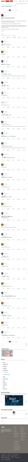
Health (4, 376)
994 (7, 341)
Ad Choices (12, 457)
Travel (4, 386)
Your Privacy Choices (17, 457)
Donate (15, 428)
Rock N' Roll (15, 5)
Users (1, 345)
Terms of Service (9, 454)
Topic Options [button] (4, 12)
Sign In (2, 421)
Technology (5, 384)
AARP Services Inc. (22, 439)
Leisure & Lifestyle (7, 374)
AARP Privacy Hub (3, 454)
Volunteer (15, 430)
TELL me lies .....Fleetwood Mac (12, 35)
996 (12, 341)
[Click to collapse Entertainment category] (2, 370)
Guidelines (21, 3)
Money (4, 380)
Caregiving (4, 368)
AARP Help (4, 366)
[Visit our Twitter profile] (4, 459)
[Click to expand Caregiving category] (2, 368)
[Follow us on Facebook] (2, 459)
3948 (16, 341)
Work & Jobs (5, 388)
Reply (24, 37)
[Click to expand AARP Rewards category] (2, 364)
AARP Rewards (5, 364)
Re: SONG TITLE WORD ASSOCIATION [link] (6, 6)
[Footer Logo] (5, 427)
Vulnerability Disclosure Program (5, 457)
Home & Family (5, 378)
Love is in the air (5, 35)
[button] (25, 1)
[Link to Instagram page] (7, 459)
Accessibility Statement (16, 454)
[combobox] (14, 344)
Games (4, 362)
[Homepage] (3, 1)
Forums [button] (25, 3)
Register (2, 420)
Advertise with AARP (23, 433)
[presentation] (1, 401)
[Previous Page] (2, 10)
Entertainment (5, 370)
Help (23, 1)
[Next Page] (26, 10)
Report (20, 37)
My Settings (18, 3)
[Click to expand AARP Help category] (2, 366)
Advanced (26, 345)
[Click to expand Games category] (2, 362)
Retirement (5, 382)
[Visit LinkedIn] (9, 459)
